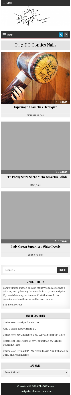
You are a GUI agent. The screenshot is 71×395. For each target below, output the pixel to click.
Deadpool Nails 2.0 (28, 322)
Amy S (6, 328)
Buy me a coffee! (12, 304)
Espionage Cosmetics (34, 60)
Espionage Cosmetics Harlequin (35, 107)
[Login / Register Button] (61, 34)
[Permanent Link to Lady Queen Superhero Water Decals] (35, 217)
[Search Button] (66, 34)
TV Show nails (55, 64)
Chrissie (8, 322)
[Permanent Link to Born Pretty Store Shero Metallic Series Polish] (35, 148)
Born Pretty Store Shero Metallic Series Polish (35, 177)
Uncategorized (37, 130)
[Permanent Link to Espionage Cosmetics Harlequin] (35, 78)
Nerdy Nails (35, 64)
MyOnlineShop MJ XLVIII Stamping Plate (41, 334)
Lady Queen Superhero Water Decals (35, 246)
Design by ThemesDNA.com (36, 391)
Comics (13, 60)
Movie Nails (58, 60)
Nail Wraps (17, 64)
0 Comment (63, 102)
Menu (9, 3)
